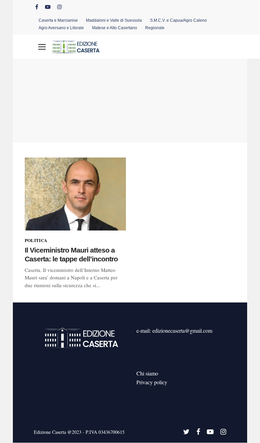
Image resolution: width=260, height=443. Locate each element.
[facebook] (36, 6)
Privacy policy (151, 382)
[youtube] (47, 6)
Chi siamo (147, 373)
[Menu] (42, 47)
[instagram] (59, 6)
